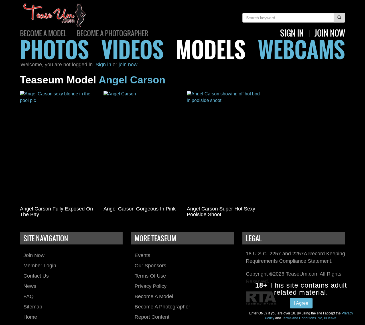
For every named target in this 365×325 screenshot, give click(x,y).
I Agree (301, 303)
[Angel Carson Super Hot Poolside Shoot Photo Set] (224, 147)
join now (330, 33)
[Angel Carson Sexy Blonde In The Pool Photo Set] (57, 147)
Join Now (33, 255)
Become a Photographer (112, 33)
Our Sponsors (150, 265)
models (211, 49)
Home (30, 317)
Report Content (152, 317)
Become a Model (43, 33)
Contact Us (36, 276)
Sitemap (32, 307)
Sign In (292, 33)
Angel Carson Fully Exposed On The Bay (56, 211)
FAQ (28, 296)
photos (54, 49)
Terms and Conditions (299, 318)
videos (133, 49)
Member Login (39, 265)
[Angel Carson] (141, 147)
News (29, 286)
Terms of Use (150, 276)
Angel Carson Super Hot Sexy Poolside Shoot (221, 211)
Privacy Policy (151, 286)
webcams (301, 49)
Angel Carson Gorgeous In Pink (140, 209)
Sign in (103, 64)
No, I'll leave (327, 318)
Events (142, 255)
